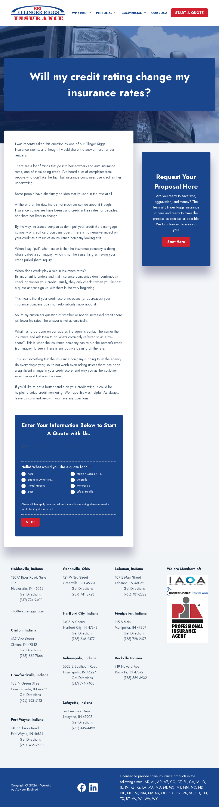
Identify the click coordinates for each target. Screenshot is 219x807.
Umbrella (82, 480)
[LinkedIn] (93, 787)
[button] (176, 242)
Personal (104, 13)
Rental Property (36, 486)
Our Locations (164, 13)
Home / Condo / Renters (92, 474)
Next (30, 522)
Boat (30, 492)
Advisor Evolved (26, 789)
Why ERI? (79, 13)
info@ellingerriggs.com (27, 611)
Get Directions (30, 594)
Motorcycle (83, 486)
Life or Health (85, 492)
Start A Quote (189, 12)
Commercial (131, 13)
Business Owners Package (43, 480)
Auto (30, 474)
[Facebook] (81, 787)
